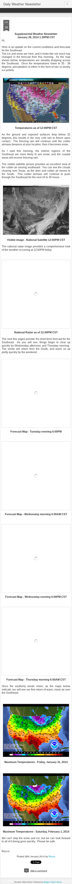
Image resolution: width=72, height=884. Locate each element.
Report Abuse (56, 881)
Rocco (52, 856)
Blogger (47, 881)
